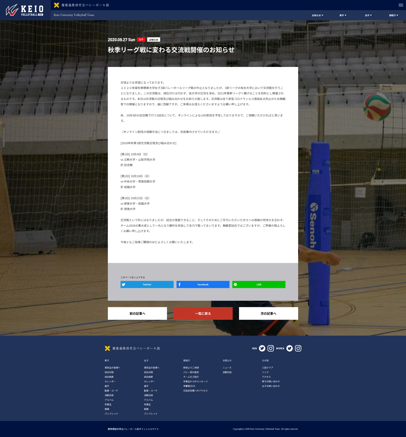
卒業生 (108, 404)
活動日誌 (109, 395)
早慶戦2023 (189, 386)
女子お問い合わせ (271, 386)
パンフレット (111, 413)
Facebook (203, 284)
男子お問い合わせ (271, 381)
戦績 (107, 409)
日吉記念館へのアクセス (195, 390)
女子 (141, 39)
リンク (265, 372)
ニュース (227, 367)
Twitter (147, 284)
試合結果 (109, 376)
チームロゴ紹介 (191, 376)
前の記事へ (137, 313)
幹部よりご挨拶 (191, 367)
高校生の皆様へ (112, 367)
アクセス (266, 376)
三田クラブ (267, 367)
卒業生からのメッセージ (195, 381)
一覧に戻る (203, 313)
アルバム (109, 399)
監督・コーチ (111, 390)
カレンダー (110, 381)
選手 (107, 386)
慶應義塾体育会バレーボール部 (132, 348)
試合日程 (109, 372)
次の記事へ (268, 313)
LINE (259, 284)
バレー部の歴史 (191, 372)
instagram (271, 348)
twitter (262, 348)
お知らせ (153, 39)
